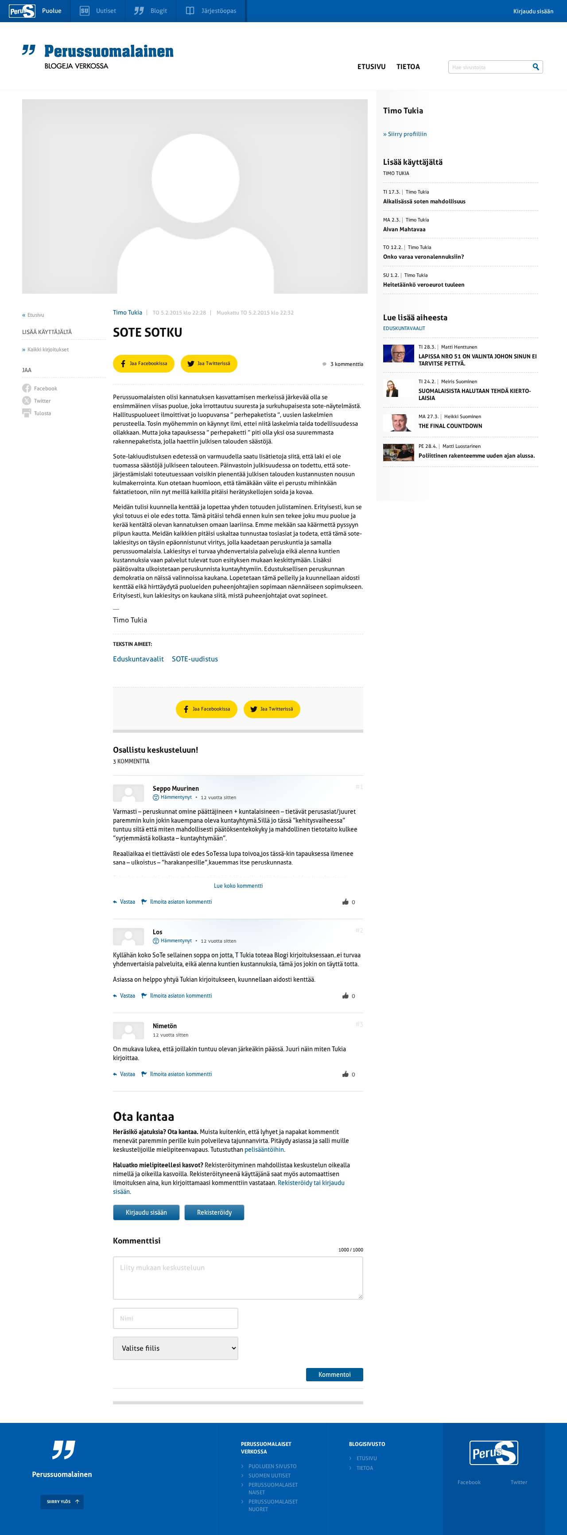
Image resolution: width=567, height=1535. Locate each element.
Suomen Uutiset (270, 1476)
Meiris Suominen (459, 382)
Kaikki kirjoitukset (48, 349)
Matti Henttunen (459, 347)
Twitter (519, 1482)
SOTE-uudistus (195, 659)
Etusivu (371, 66)
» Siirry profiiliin (405, 134)
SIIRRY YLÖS (58, 1502)
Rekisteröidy (214, 1212)
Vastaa (127, 902)
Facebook (469, 1482)
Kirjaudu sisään (533, 11)
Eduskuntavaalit (138, 659)
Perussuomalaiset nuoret (273, 1505)
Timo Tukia (127, 312)
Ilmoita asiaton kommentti (181, 902)
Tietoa (408, 66)
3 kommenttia (346, 364)
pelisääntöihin (264, 1149)
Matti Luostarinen (462, 446)
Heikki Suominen (462, 417)
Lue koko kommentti (238, 886)
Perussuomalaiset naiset (273, 1489)
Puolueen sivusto (273, 1466)
